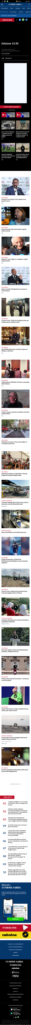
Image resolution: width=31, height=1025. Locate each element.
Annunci (15, 952)
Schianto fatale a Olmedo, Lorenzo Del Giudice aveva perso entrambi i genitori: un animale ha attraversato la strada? (17, 811)
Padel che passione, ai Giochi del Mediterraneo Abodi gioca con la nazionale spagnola (15, 561)
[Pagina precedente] (20, 784)
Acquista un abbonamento (15, 946)
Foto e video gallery (11, 107)
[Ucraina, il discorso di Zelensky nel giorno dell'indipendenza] (23, 147)
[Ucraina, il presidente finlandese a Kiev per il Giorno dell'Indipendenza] (15, 756)
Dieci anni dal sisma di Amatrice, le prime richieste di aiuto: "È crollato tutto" (22, 134)
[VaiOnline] (15, 973)
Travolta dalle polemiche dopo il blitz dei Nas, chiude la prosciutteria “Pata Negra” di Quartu (17, 856)
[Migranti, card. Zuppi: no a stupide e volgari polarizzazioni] (15, 246)
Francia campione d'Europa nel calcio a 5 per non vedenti (8, 155)
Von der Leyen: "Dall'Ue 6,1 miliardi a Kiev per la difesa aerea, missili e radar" (15, 321)
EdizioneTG (8, 58)
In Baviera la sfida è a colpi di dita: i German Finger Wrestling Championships (14, 474)
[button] (17, 20)
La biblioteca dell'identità (15, 949)
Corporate (15, 999)
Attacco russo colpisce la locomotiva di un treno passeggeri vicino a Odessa (14, 592)
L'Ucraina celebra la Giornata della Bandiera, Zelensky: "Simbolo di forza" (15, 650)
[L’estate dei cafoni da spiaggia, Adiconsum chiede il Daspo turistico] (15, 724)
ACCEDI (27, 1)
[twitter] (2, 1)
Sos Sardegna (13, 11)
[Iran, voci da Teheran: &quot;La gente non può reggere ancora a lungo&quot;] (8, 124)
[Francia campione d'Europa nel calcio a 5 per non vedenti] (8, 147)
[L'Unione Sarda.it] (15, 4)
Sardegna (17, 8)
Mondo (28, 8)
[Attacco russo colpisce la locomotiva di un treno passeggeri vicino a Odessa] (15, 578)
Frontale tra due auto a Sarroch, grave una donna (17, 825)
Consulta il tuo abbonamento (15, 944)
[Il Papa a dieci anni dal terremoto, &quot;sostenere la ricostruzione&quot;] (15, 665)
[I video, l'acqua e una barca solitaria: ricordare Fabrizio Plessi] (15, 399)
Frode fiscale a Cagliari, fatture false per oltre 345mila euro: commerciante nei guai (17, 864)
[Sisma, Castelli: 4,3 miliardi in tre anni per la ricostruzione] (15, 276)
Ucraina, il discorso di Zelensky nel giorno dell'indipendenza (22, 155)
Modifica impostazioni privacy (16, 994)
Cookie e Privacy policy (15, 983)
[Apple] (15, 1009)
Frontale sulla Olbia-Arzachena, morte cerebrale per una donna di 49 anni (18, 841)
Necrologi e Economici (15, 985)
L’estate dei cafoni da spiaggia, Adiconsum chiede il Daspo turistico (14, 738)
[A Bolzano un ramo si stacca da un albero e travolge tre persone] (15, 428)
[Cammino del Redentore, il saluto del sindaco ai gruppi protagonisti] (15, 607)
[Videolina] (15, 927)
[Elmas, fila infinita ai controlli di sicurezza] (15, 519)
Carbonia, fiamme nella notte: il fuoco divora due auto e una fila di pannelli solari (15, 503)
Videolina (7, 20)
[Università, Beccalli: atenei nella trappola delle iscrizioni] (15, 216)
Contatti (15, 991)
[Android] (15, 1013)
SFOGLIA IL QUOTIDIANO (8, 15)
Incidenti (21, 11)
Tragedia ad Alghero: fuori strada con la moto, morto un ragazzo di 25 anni (18, 803)
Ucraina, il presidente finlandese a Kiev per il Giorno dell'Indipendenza (15, 770)
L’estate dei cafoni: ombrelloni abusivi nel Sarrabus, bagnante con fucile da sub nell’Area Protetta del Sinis (17, 833)
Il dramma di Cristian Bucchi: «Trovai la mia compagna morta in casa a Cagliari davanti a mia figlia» (18, 819)
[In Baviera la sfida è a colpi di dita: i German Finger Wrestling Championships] (15, 460)
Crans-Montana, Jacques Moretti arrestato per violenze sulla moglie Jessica (18, 848)
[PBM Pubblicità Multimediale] (15, 976)
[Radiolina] (15, 935)
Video (11, 8)
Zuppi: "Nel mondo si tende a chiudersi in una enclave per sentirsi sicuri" (15, 709)
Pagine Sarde (15, 955)
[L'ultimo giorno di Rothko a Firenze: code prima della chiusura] (15, 369)
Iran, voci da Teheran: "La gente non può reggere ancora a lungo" (8, 134)
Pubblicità (15, 988)
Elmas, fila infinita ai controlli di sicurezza (14, 532)
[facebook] (5, 1)
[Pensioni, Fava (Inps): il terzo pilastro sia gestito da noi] (15, 186)
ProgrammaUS (4, 8)
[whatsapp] (7, 1)
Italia (23, 8)
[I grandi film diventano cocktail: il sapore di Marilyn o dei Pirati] (15, 336)
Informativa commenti (16, 997)
